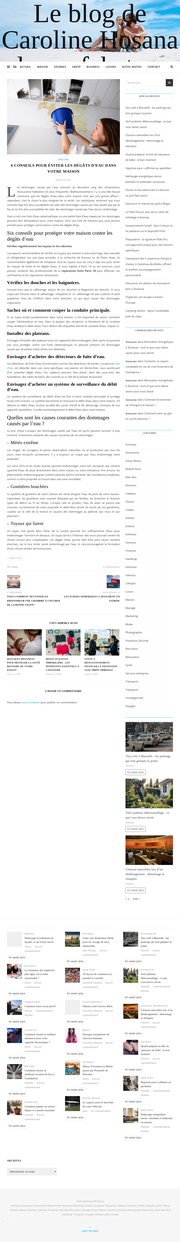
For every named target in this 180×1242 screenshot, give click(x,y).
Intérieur (131, 575)
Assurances (132, 452)
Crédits (130, 510)
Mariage (130, 608)
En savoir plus (135, 772)
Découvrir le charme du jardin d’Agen (148, 203)
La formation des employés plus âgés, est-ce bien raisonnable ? (39, 974)
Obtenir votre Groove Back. (98, 1006)
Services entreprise (137, 673)
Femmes (131, 542)
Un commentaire (101, 1111)
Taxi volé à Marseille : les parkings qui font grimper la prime (156, 942)
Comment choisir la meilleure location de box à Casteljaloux (39, 1074)
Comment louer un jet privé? (40, 1006)
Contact (154, 66)
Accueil (25, 66)
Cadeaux (131, 493)
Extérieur (131, 534)
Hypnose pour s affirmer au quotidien (148, 168)
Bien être (131, 477)
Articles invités (102, 1214)
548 (135, 899)
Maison (42, 66)
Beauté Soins (133, 469)
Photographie (134, 632)
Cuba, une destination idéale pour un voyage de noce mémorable (98, 942)
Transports (132, 681)
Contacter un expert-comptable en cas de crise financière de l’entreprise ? (149, 366)
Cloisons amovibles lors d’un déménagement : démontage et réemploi (144, 140)
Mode (129, 624)
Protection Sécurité (137, 640)
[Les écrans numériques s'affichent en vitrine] (113, 581)
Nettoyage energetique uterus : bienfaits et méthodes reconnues (157, 1118)
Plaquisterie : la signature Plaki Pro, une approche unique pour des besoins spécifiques (149, 245)
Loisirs (111, 66)
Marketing (132, 616)
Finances (131, 550)
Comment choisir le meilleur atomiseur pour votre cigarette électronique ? (40, 1038)
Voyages (60, 66)
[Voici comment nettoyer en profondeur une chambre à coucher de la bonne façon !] (13, 581)
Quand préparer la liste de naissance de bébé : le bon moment (155, 1050)
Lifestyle (131, 583)
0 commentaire (111, 567)
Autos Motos (132, 66)
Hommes (131, 567)
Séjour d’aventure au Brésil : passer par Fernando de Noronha (98, 1070)
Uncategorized (134, 697)
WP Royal (98, 1201)
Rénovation (132, 657)
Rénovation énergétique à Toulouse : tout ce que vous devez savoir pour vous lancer (149, 347)
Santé (76, 66)
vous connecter (30, 702)
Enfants (130, 518)
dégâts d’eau (15, 557)
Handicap (131, 559)
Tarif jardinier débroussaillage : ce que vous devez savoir (154, 978)
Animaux (131, 444)
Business (93, 66)
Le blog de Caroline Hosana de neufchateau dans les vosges (90, 52)
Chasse (130, 501)
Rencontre (132, 648)
